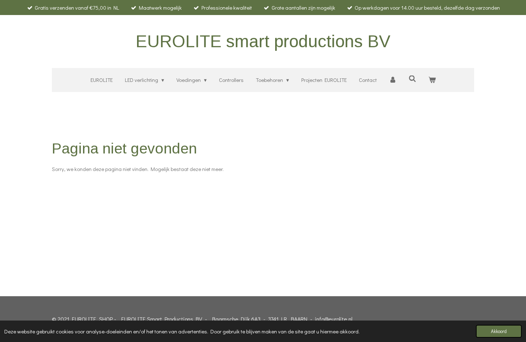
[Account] (393, 80)
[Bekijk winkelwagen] (432, 80)
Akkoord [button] (499, 331)
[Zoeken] (412, 78)
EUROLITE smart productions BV (263, 41)
